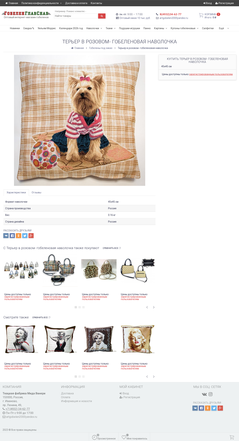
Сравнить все (110, 248)
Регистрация (226, 3)
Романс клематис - (76, 11)
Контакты (96, 3)
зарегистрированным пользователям (211, 74)
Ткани (109, 28)
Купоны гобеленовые (183, 28)
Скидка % (28, 28)
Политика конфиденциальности (40, 3)
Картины (159, 28)
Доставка (67, 393)
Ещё (221, 28)
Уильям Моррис (47, 28)
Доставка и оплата (76, 3)
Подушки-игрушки (129, 28)
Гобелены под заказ (100, 48)
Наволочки (92, 28)
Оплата (65, 397)
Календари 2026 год (71, 28)
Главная (13, 3)
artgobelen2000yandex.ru (174, 18)
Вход (209, 3)
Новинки (15, 28)
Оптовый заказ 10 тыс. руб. (135, 18)
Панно (147, 28)
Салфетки (208, 28)
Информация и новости (76, 401)
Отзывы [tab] (36, 192)
